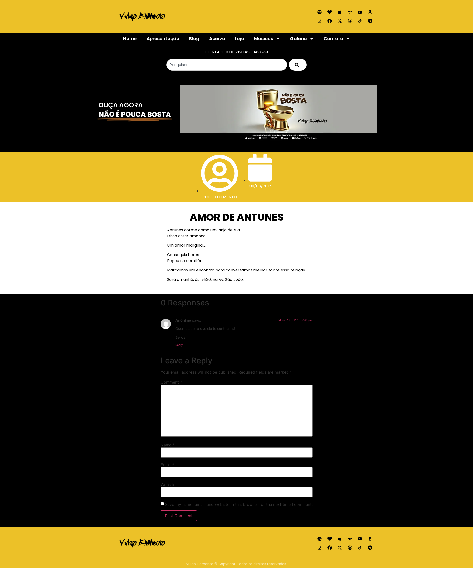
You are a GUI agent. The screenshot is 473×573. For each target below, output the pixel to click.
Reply (179, 345)
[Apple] (339, 12)
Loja (239, 38)
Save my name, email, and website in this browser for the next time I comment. (239, 504)
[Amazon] (370, 12)
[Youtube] (359, 12)
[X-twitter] (339, 21)
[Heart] (329, 12)
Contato (333, 38)
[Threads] (349, 21)
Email (167, 465)
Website (168, 485)
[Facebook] (329, 21)
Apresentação (163, 38)
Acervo (217, 38)
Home (130, 38)
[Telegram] (370, 21)
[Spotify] (319, 12)
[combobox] (226, 65)
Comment (171, 382)
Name (168, 445)
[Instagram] (319, 21)
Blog (194, 38)
